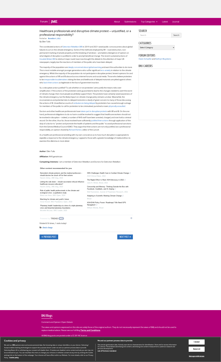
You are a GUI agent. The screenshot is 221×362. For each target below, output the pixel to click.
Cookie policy (14, 358)
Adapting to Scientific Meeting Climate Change (104, 196)
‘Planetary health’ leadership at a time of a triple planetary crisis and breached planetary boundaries (61, 207)
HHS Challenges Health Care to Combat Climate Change (108, 173)
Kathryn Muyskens (163, 59)
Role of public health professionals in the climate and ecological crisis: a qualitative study (59, 192)
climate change (47, 228)
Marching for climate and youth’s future (54, 199)
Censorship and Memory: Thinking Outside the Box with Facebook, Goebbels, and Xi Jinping (107, 188)
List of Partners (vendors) (107, 351)
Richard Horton (75, 130)
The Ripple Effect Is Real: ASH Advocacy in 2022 (105, 180)
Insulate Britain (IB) (47, 59)
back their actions (51, 82)
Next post (124, 237)
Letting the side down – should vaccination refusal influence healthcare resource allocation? (62, 183)
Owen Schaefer (145, 59)
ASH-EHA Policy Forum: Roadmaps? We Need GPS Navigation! (106, 204)
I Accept (197, 342)
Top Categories (148, 21)
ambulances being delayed (84, 103)
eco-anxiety (106, 70)
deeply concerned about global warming (85, 67)
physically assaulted (117, 106)
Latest (165, 21)
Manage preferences (196, 356)
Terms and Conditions (90, 330)
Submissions (130, 21)
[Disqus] (86, 273)
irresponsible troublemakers (55, 79)
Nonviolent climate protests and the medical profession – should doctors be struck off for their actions (61, 174)
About (117, 21)
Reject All (196, 349)
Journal (176, 21)
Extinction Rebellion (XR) (72, 47)
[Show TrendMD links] (131, 218)
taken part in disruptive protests (94, 111)
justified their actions (99, 120)
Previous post (50, 237)
